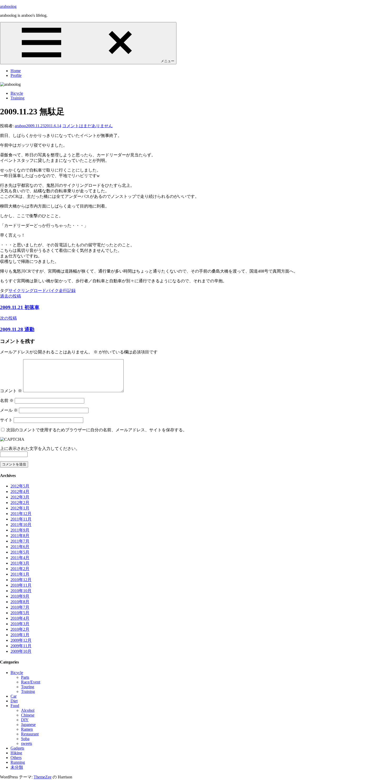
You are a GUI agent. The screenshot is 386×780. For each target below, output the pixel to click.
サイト (6, 420)
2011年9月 (20, 530)
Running (18, 762)
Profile (16, 75)
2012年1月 (20, 508)
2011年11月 (21, 519)
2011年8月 (20, 535)
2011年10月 (21, 524)
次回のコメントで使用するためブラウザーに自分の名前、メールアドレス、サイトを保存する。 (96, 430)
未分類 (17, 767)
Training (17, 98)
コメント (11, 391)
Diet (14, 701)
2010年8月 (20, 601)
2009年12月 (21, 640)
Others (16, 757)
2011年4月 (20, 557)
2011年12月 (21, 513)
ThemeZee (42, 777)
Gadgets (17, 748)
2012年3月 (20, 497)
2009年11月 (21, 646)
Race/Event (30, 682)
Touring (27, 687)
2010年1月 (20, 635)
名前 (7, 400)
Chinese (27, 715)
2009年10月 (21, 651)
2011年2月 (20, 568)
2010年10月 (21, 590)
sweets (26, 743)
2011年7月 (20, 541)
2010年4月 (20, 618)
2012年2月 (20, 502)
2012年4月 (20, 491)
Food (15, 705)
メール (9, 410)
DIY (25, 720)
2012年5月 (20, 486)
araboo (20, 126)
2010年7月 (20, 607)
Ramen (27, 729)
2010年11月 (21, 585)
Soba (25, 738)
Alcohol (27, 710)
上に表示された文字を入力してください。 (40, 448)
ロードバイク (46, 290)
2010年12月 (21, 579)
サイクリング (21, 290)
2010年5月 (20, 613)
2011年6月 (20, 546)
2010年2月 (20, 629)
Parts (25, 677)
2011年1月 (20, 574)
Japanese (28, 724)
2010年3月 (20, 624)
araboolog (8, 6)
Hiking (16, 753)
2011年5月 (20, 552)
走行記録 (67, 290)
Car (14, 696)
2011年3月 (20, 563)
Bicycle (17, 93)
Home (16, 70)
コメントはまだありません (87, 126)
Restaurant (30, 734)
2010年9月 (20, 596)
